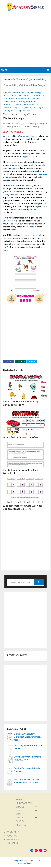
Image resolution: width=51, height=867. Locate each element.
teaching (37, 107)
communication (27, 136)
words (28, 185)
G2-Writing (31, 123)
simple (31, 165)
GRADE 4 (20, 817)
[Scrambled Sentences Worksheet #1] (25, 422)
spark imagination (23, 107)
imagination (31, 101)
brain (33, 235)
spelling (20, 209)
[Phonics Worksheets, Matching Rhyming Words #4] (25, 386)
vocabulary (8, 221)
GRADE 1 (20, 807)
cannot (33, 227)
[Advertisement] (25, 40)
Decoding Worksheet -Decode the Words (28, 747)
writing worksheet (23, 110)
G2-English (20, 123)
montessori (9, 104)
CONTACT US (13, 832)
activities (18, 191)
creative (15, 168)
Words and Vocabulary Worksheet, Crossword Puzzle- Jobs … (28, 737)
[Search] (39, 582)
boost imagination (16, 92)
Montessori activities (24, 104)
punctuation (33, 209)
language (26, 156)
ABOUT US (21, 825)
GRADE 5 (20, 821)
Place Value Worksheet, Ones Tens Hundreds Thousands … (27, 781)
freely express (35, 98)
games (6, 191)
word (5, 194)
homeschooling (18, 101)
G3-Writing (8, 126)
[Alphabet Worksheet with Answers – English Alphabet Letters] (25, 490)
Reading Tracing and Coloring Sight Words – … (27, 769)
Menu (4, 70)
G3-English (42, 123)
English (7, 95)
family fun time (38, 95)
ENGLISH (10, 123)
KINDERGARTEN (24, 803)
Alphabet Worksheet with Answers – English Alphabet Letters (23, 507)
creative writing (33, 92)
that (37, 136)
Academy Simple (17, 861)
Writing (35, 126)
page (5, 250)
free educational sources (15, 98)
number (10, 185)
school (41, 150)
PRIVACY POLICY (15, 839)
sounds (17, 244)
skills (35, 203)
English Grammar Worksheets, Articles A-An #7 (27, 758)
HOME (19, 799)
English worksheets (20, 95)
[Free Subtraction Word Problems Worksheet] (25, 454)
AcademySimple (25, 863)
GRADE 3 (27, 126)
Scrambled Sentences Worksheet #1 (22, 437)
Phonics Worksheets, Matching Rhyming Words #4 (20, 403)
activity (39, 235)
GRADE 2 (18, 126)
